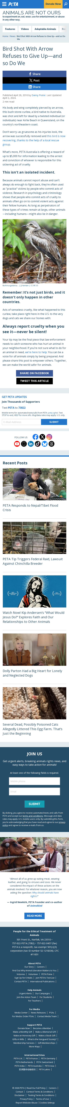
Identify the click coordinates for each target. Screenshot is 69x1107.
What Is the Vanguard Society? (42, 1039)
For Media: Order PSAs (23, 1016)
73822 (22, 407)
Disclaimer (20, 1095)
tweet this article (34, 381)
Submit (34, 804)
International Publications (42, 981)
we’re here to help (36, 352)
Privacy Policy (26, 1099)
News (12, 36)
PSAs (51, 1012)
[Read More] (34, 879)
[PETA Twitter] (42, 437)
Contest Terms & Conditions (39, 1092)
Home (5, 36)
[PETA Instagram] (49, 437)
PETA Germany (48, 1058)
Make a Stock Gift (47, 1035)
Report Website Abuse (27, 1103)
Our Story (29, 967)
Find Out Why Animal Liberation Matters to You (34, 970)
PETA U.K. (18, 1058)
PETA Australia (35, 1066)
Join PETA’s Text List (45, 978)
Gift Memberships (46, 1043)
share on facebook (34, 373)
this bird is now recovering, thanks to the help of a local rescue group (34, 140)
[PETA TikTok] (38, 444)
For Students (46, 997)
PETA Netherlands (24, 1062)
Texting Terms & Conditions (41, 1095)
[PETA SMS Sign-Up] (24, 444)
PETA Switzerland (44, 1062)
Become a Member (42, 1028)
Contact (19, 1092)
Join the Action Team (26, 997)
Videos (25, 29)
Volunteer (33, 974)
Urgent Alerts (25, 993)
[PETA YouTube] (17, 444)
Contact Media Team (47, 1016)
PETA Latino (44, 1069)
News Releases (38, 1012)
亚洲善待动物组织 (27, 1069)
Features (10, 29)
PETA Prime (46, 974)
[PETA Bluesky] (44, 444)
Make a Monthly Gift (22, 1032)
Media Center (21, 1012)
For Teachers (34, 1001)
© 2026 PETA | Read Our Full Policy (28, 1088)
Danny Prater (39, 95)
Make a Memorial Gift (45, 1032)
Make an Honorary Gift (24, 1035)
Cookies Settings (47, 1103)
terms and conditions (33, 815)
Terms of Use (42, 1099)
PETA (11, 407)
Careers (41, 967)
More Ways (34, 1046)
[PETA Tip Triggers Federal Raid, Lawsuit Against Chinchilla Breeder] (34, 547)
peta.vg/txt (53, 412)
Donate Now (24, 1028)
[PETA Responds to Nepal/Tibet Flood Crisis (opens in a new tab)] (34, 493)
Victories (21, 974)
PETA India (20, 1066)
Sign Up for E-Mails (23, 978)
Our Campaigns (42, 993)
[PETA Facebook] (35, 437)
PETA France (32, 1058)
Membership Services (23, 1043)
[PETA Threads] (51, 444)
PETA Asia (49, 1066)
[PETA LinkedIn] (31, 444)
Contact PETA (20, 981)
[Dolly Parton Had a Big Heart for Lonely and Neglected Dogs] (34, 658)
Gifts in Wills (18, 1039)
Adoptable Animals (45, 29)
